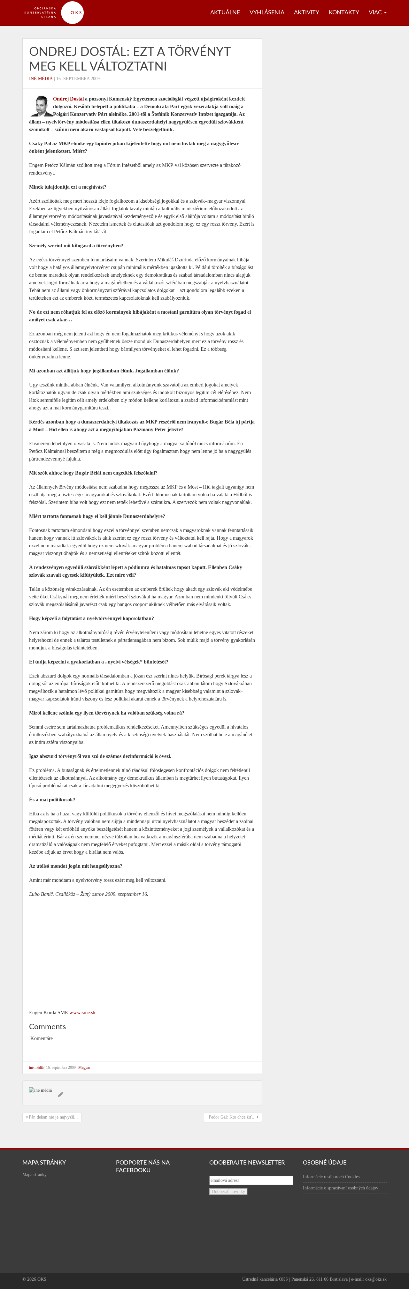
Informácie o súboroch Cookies (331, 1176)
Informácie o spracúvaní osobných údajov (340, 1188)
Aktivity (306, 13)
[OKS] (57, 3)
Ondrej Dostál (68, 98)
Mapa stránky (34, 1174)
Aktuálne (225, 13)
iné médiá (41, 78)
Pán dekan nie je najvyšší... (52, 1117)
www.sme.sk (82, 1012)
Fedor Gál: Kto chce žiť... (232, 1117)
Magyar (84, 1067)
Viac (376, 13)
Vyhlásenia (267, 13)
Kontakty (344, 13)
